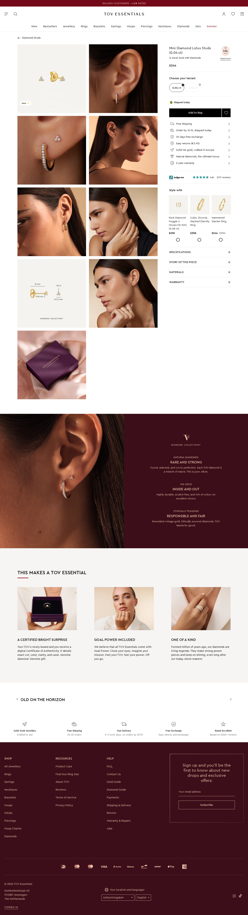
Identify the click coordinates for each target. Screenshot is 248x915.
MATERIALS (194, 273)
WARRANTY (176, 282)
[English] (143, 897)
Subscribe (206, 805)
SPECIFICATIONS (194, 253)
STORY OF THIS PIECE (194, 263)
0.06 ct (193, 88)
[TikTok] (240, 896)
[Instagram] (234, 896)
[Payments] (124, 866)
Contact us (11, 907)
